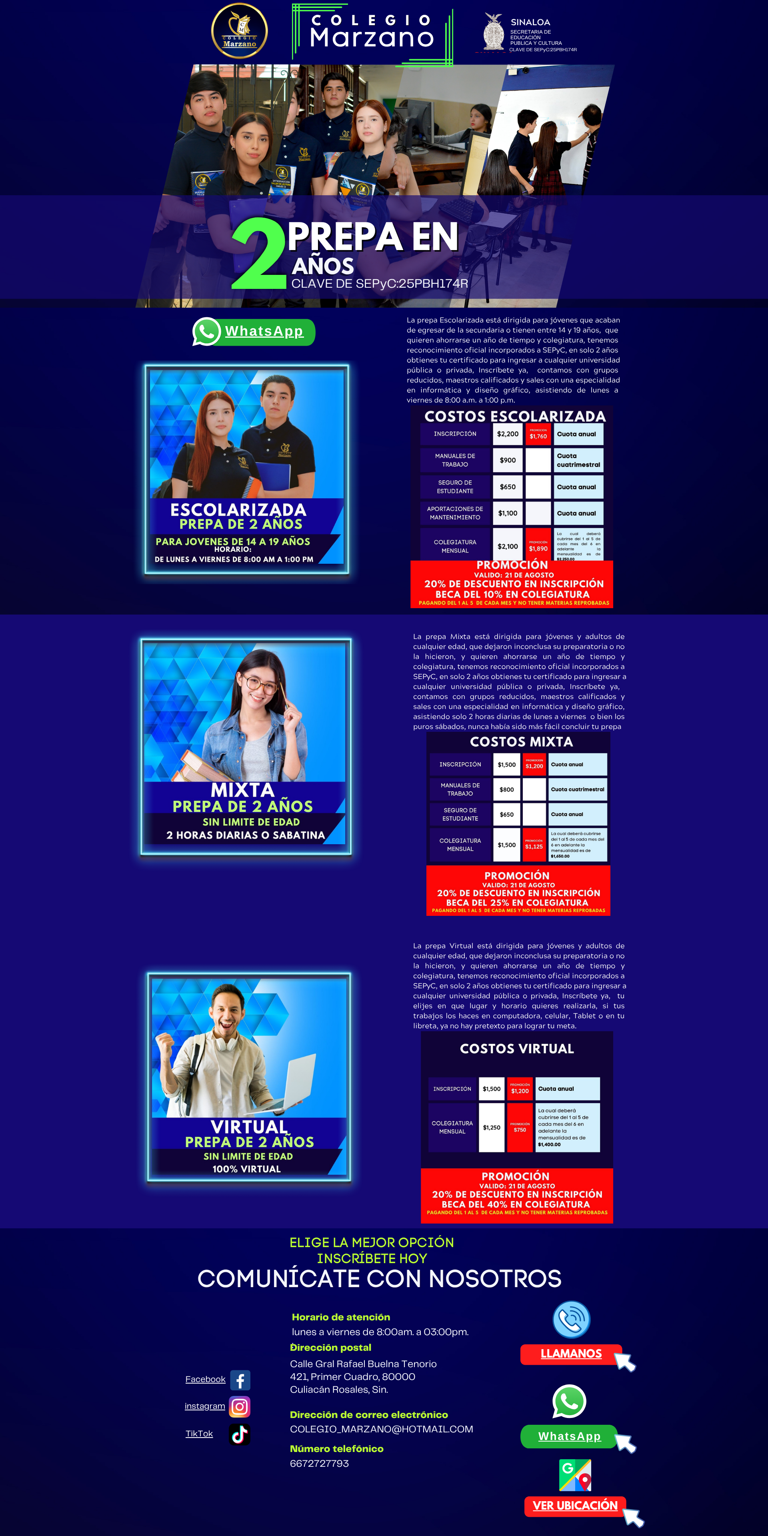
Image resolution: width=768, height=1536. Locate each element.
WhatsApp (264, 331)
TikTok (199, 1434)
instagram (205, 1407)
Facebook (206, 1380)
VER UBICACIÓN (575, 1506)
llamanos (571, 1354)
